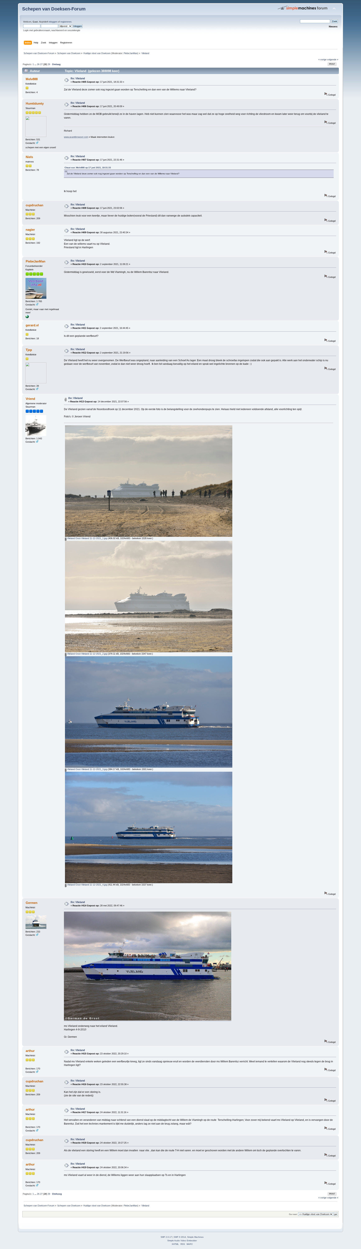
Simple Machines (195, 1237)
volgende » (332, 59)
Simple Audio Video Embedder (182, 1240)
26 (38, 64)
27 (41, 64)
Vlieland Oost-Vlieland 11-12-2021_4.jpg (86, 884)
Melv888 (32, 79)
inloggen (53, 21)
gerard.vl (32, 325)
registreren (65, 21)
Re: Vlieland (78, 78)
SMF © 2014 (180, 1237)
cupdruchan (34, 205)
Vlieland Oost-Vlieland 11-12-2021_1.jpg (86, 538)
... (35, 64)
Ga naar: (293, 1214)
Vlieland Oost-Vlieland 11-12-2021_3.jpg (86, 769)
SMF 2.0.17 (166, 1237)
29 (49, 64)
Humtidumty (35, 103)
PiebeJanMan (130, 53)
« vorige (322, 59)
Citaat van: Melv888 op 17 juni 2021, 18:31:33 (88, 167)
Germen (31, 902)
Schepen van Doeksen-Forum (54, 8)
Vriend (30, 398)
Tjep (29, 350)
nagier (30, 229)
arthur (30, 1051)
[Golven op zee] (27, 317)
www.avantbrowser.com (76, 137)
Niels (29, 157)
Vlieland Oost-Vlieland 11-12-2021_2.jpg (86, 653)
